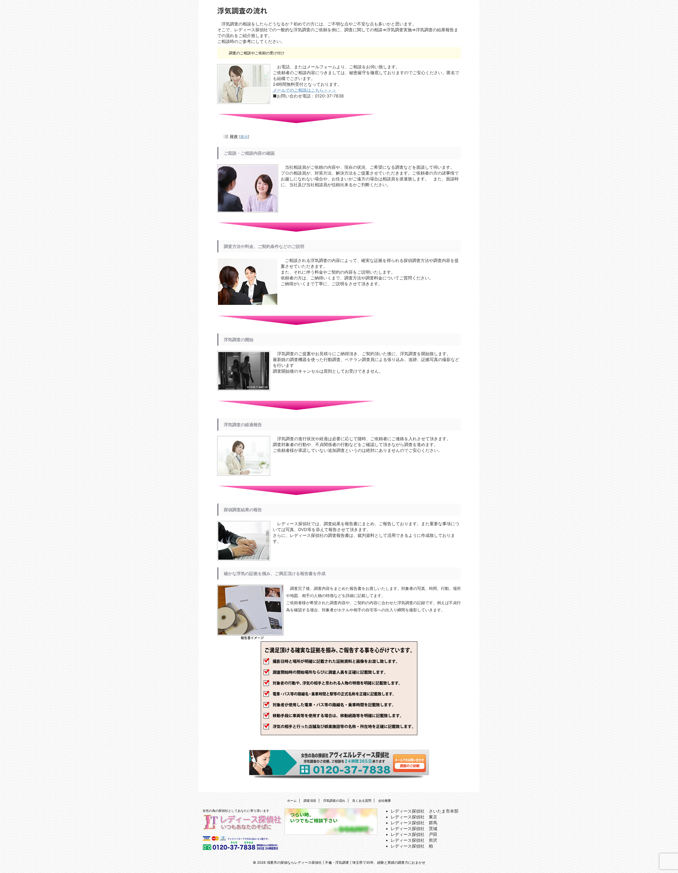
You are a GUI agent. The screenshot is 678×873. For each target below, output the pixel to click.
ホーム (292, 801)
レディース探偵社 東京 (414, 816)
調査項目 (310, 801)
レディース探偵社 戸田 (414, 834)
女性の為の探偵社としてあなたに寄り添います (236, 811)
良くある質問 (361, 801)
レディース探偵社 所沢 (414, 840)
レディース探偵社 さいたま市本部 (424, 811)
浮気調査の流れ (334, 801)
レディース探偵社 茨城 (414, 828)
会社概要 (384, 801)
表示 (244, 136)
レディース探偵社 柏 (412, 846)
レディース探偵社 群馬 (414, 822)
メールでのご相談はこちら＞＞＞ (304, 90)
